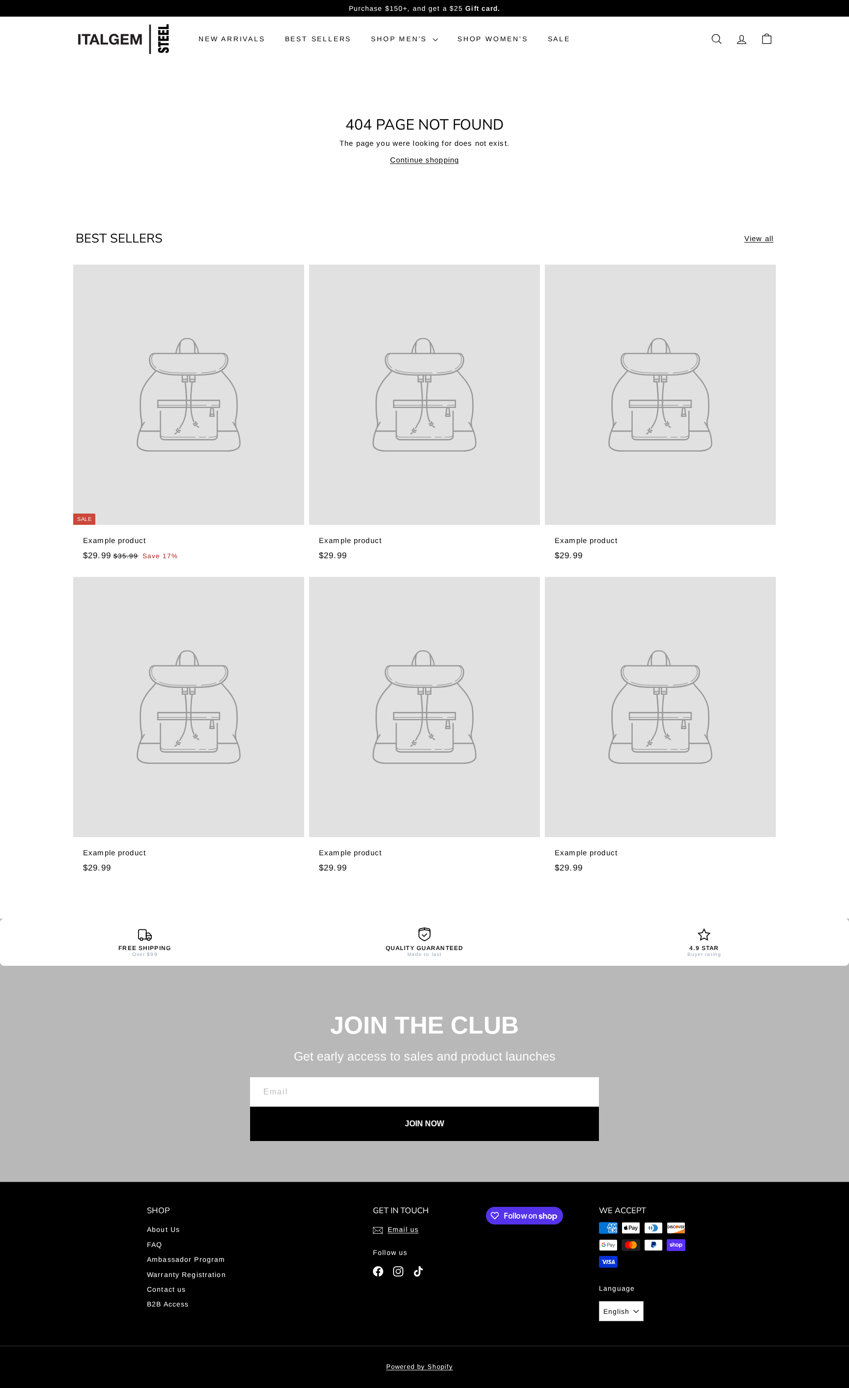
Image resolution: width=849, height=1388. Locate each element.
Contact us (166, 1289)
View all (758, 238)
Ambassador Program (186, 1259)
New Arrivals (231, 39)
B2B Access (168, 1304)
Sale (559, 39)
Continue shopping (424, 160)
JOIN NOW (424, 1123)
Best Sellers (318, 39)
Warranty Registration (186, 1275)
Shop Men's (400, 39)
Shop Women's (492, 39)
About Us (163, 1229)
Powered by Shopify (419, 1366)
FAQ (154, 1245)
